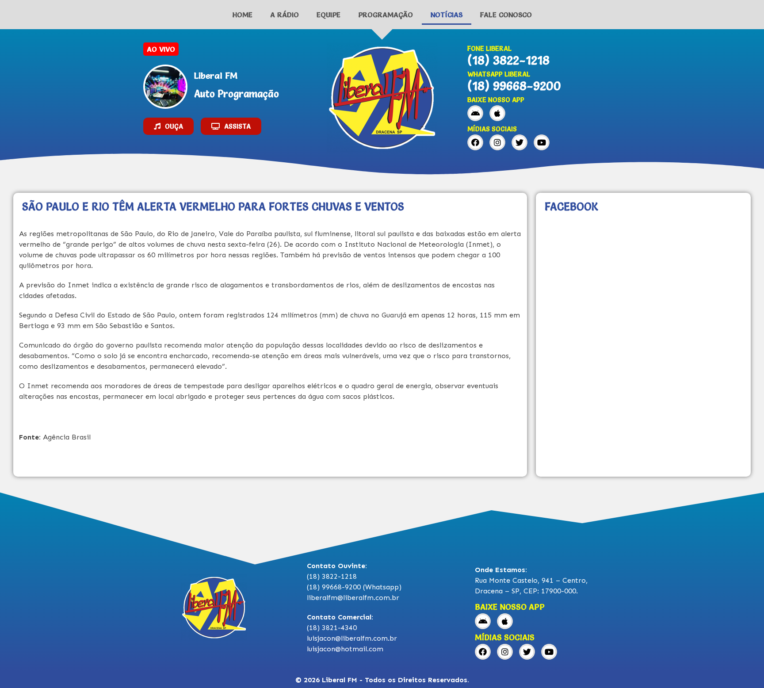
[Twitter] (519, 142)
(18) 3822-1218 (508, 60)
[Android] (475, 113)
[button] (168, 126)
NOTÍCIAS (446, 14)
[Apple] (497, 113)
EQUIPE (328, 14)
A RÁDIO (284, 14)
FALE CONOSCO (506, 14)
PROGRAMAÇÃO (385, 14)
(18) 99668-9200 (514, 85)
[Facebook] (475, 142)
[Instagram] (497, 142)
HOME (242, 14)
